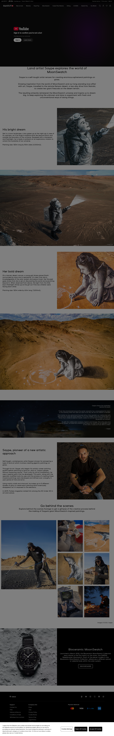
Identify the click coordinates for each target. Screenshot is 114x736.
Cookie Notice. (18, 733)
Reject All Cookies (80, 729)
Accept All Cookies (95, 729)
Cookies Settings (67, 729)
